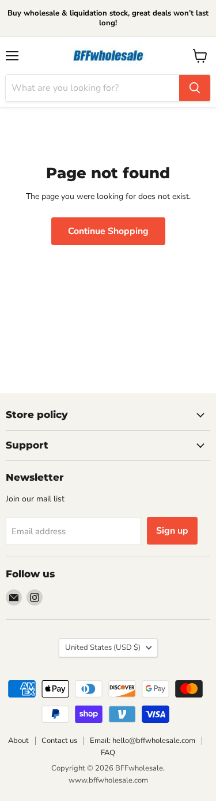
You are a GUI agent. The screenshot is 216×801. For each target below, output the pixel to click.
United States (103, 647)
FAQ (108, 753)
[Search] (194, 88)
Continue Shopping (108, 231)
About (18, 740)
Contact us (59, 740)
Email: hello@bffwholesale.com (142, 740)
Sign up (172, 530)
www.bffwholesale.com (108, 780)
